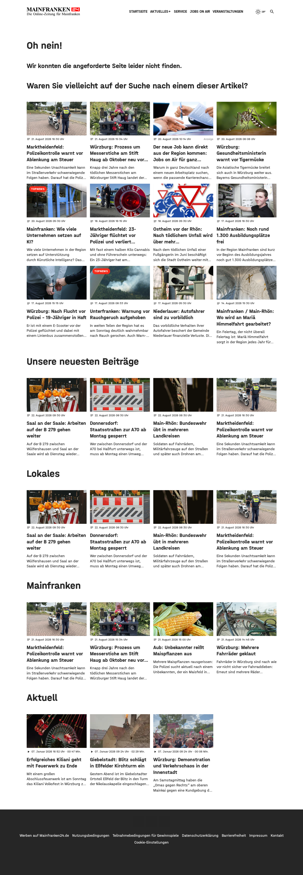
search (271, 11)
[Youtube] (164, 821)
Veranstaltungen (228, 11)
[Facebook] (138, 821)
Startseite (138, 11)
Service (180, 11)
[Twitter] (151, 821)
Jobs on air (200, 11)
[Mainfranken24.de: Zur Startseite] (53, 12)
